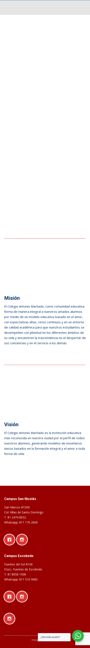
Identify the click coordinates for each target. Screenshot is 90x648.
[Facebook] (10, 539)
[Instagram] (23, 539)
